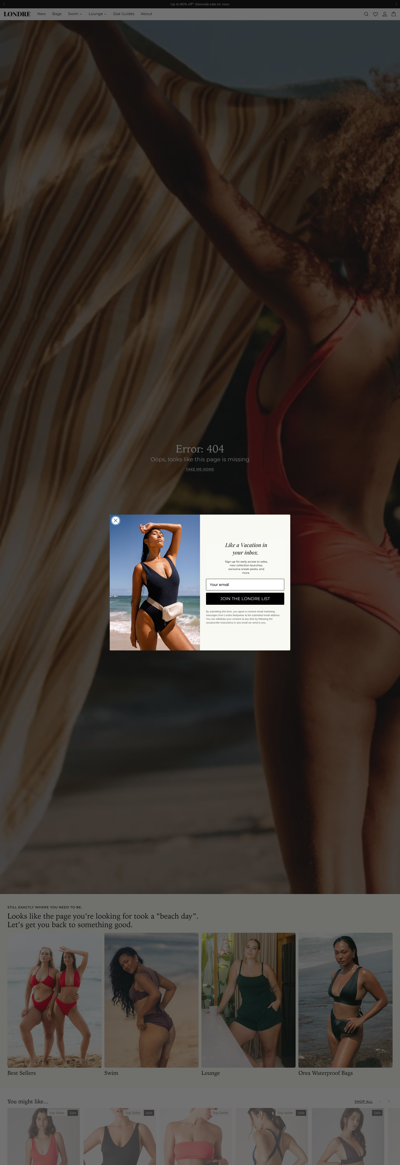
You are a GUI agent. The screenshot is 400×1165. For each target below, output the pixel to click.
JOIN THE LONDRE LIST (245, 598)
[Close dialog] (116, 520)
